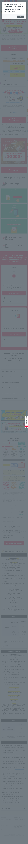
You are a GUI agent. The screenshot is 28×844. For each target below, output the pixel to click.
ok (20, 16)
